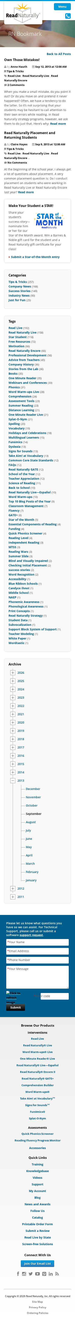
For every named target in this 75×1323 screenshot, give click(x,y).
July (28, 830)
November (33, 797)
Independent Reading (24, 542)
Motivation (16, 346)
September (33, 814)
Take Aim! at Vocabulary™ (37, 1098)
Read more (58, 124)
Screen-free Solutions (37, 1244)
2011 (21, 897)
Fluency (14, 510)
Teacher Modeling (21, 634)
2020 (21, 722)
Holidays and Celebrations (27, 433)
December (33, 789)
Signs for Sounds (20, 451)
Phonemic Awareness (24, 602)
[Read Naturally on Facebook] (18, 1273)
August (31, 822)
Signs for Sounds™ (37, 1105)
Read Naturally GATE (23, 469)
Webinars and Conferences (28, 383)
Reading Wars (18, 552)
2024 (21, 689)
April (29, 855)
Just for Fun (17, 300)
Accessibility (17, 579)
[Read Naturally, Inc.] (23, 12)
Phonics (14, 387)
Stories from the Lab (23, 369)
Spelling (14, 424)
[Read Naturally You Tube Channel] (37, 1273)
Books (13, 373)
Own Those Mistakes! (22, 59)
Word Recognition (21, 574)
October (32, 805)
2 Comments (16, 85)
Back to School (19, 488)
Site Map (37, 1301)
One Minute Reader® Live (37, 1058)
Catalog (37, 1217)
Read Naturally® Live (37, 1045)
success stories (19, 570)
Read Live (14, 76)
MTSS (12, 547)
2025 (21, 681)
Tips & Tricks (15, 71)
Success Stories (19, 291)
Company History (21, 364)
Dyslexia (14, 447)
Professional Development (27, 355)
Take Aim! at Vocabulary (26, 456)
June (29, 839)
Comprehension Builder (37, 1085)
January (31, 880)
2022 (21, 706)
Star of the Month (21, 520)
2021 (21, 714)
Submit (15, 1007)
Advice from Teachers (24, 360)
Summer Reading (21, 405)
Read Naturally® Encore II (37, 1072)
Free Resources (19, 342)
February (32, 872)
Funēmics (15, 442)
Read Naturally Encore (24, 351)
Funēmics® (37, 1112)
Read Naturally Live (35, 76)
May (29, 847)
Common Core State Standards (31, 460)
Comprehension (20, 396)
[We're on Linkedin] (51, 1273)
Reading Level (18, 538)
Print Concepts (19, 611)
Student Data (18, 620)
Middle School (19, 593)
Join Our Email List (37, 1264)
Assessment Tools (21, 401)
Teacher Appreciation (24, 479)
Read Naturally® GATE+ (38, 1078)
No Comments (17, 162)
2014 (21, 772)
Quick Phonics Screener (25, 533)
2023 (21, 697)
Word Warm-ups (20, 497)
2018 (21, 739)
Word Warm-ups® (37, 1092)
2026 (21, 673)
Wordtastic (16, 643)
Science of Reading (22, 483)
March (30, 864)
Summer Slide (19, 556)
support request (31, 935)
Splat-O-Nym (18, 419)
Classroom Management (26, 506)
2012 (21, 888)
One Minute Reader (22, 378)
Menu (62, 7)
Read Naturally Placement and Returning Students (29, 135)
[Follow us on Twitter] (31, 1273)
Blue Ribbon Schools (23, 584)
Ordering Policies (37, 1313)
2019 (21, 731)
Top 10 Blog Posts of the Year (30, 501)
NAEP (12, 597)
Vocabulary (17, 428)
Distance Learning (21, 410)
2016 (21, 756)
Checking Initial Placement (28, 565)
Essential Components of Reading (33, 524)
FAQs (12, 465)
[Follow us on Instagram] (24, 1273)
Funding (14, 529)
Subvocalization (20, 625)
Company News (20, 286)
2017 (21, 747)
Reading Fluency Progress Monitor (38, 1140)
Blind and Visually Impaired (28, 561)
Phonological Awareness (26, 606)
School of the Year (22, 474)
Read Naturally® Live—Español (37, 1065)
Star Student (18, 337)
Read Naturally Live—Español (30, 492)
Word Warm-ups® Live (37, 1052)
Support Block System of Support (33, 629)
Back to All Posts (59, 54)
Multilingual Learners (24, 437)
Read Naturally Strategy (26, 615)
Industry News (19, 295)
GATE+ (13, 515)
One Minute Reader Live (26, 415)
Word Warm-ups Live (24, 392)
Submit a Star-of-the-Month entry (35, 257)
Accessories (37, 1148)
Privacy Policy (37, 1307)
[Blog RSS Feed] (57, 1273)
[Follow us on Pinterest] (44, 1273)
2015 (21, 764)
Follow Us (37, 1211)
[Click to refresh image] (15, 996)
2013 (21, 781)
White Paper (17, 638)
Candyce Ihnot (19, 588)
